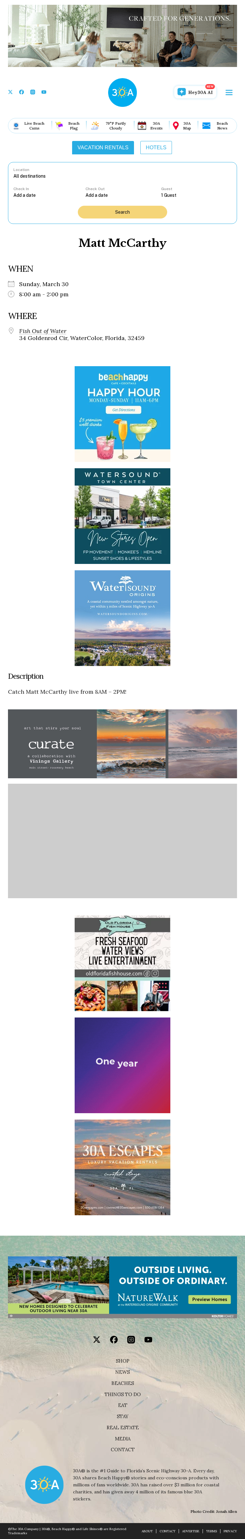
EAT (122, 1405)
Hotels (156, 147)
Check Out (95, 189)
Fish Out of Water (42, 331)
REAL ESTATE (123, 1428)
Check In (21, 189)
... (49, 195)
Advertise (190, 1531)
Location (21, 169)
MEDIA (122, 1439)
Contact (123, 1450)
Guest (166, 189)
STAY (123, 1416)
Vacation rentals (103, 147)
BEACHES (122, 1383)
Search (122, 212)
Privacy (230, 1531)
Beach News (222, 125)
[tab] (103, 147)
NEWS (122, 1372)
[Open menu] (229, 92)
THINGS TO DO (123, 1394)
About (147, 1531)
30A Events (156, 125)
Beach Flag (73, 125)
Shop (123, 1361)
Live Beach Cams (34, 125)
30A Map (187, 125)
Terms (211, 1531)
